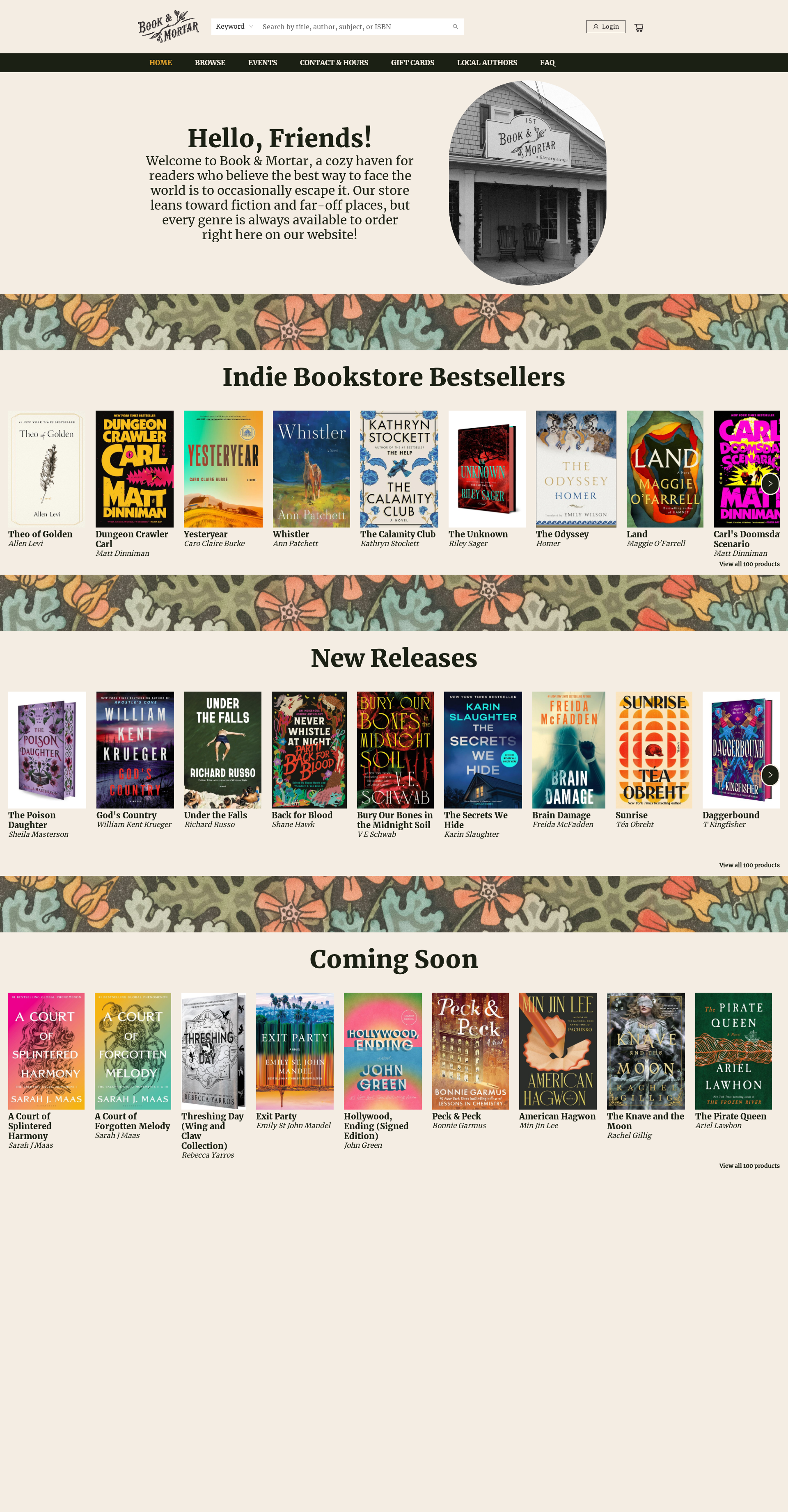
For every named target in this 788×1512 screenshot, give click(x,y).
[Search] (455, 26)
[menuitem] (160, 62)
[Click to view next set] (17, 484)
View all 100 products (749, 564)
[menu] (394, 62)
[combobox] (235, 26)
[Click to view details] (46, 469)
